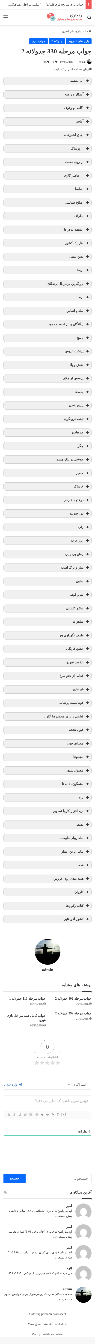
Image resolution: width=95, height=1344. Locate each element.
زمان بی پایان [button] (74, 554)
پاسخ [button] (80, 338)
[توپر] (8, 1114)
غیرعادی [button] (77, 689)
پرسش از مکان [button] (72, 378)
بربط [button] (80, 270)
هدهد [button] (80, 865)
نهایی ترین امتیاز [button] (72, 851)
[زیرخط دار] (19, 1114)
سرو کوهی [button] (76, 594)
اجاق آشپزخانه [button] (73, 135)
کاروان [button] (78, 892)
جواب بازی (38, 41)
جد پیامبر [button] (77, 432)
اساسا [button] (79, 189)
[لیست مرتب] (30, 1114)
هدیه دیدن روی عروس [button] (68, 878)
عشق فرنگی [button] (74, 648)
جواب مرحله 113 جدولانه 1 (27, 998)
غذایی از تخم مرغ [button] (71, 675)
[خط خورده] (25, 1114)
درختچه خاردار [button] (73, 500)
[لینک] (53, 1114)
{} (58, 1114)
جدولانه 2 (56, 41)
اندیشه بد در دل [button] (72, 229)
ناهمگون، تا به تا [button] (72, 784)
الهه (69, 1268)
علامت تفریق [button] (74, 662)
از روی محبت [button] (74, 162)
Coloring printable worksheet (47, 1314)
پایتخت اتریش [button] (74, 351)
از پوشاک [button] (77, 148)
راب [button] (80, 527)
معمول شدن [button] (75, 770)
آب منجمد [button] (76, 81)
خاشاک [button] (78, 486)
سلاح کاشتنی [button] (74, 608)
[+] (63, 1114)
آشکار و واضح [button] (74, 94)
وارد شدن (11, 1084)
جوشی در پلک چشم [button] (69, 459)
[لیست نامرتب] (36, 1114)
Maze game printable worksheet (47, 1324)
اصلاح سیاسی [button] (74, 202)
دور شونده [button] (76, 513)
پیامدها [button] (79, 392)
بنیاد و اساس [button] (74, 310)
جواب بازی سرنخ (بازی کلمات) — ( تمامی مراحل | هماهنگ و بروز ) (42, 4)
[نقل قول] (42, 1114)
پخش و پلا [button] (76, 365)
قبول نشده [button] (76, 730)
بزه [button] (81, 297)
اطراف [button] (78, 216)
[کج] (14, 1114)
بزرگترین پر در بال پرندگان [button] (65, 283)
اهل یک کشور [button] (74, 243)
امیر (69, 1206)
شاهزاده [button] (77, 621)
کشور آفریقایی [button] (73, 919)
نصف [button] (79, 824)
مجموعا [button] (78, 757)
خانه (86, 31)
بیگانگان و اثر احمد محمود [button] (66, 324)
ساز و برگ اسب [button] (72, 567)
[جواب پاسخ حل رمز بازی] (65, 17)
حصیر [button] (79, 473)
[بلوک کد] (47, 1114)
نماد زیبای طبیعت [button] (71, 838)
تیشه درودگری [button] (73, 419)
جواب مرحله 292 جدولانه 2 (73, 1013)
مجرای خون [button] (75, 743)
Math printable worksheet (48, 1334)
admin (82, 62)
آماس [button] (79, 121)
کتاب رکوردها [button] (74, 905)
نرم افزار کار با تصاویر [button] (68, 811)
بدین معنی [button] (76, 256)
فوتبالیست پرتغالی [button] (71, 702)
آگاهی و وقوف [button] (73, 108)
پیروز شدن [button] (76, 405)
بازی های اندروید (70, 31)
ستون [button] (79, 581)
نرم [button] (81, 797)
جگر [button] (80, 446)
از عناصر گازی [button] (73, 175)
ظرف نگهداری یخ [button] (71, 635)
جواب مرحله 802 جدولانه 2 (73, 998)
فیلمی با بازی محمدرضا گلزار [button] (63, 716)
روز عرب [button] (77, 540)
